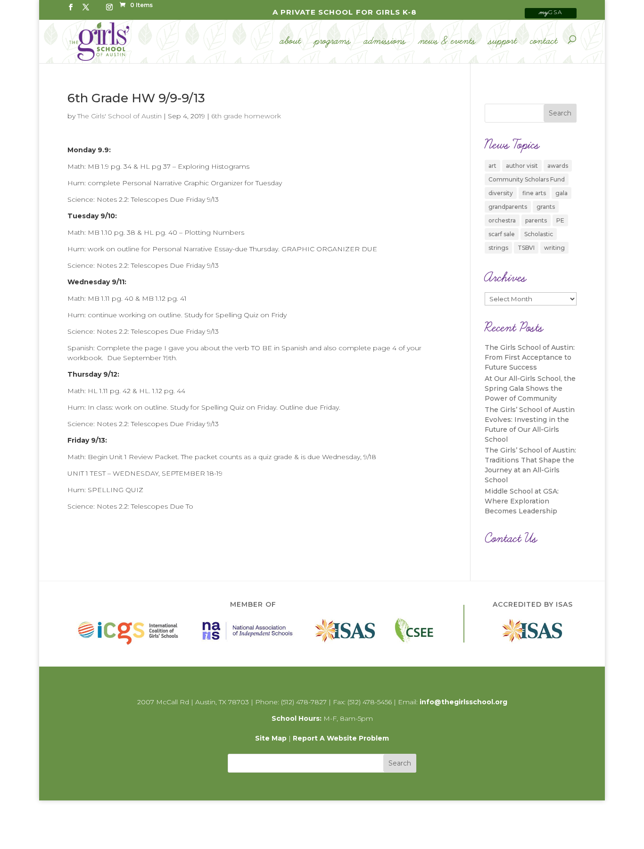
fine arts (534, 193)
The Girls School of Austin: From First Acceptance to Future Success (530, 357)
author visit (522, 165)
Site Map (271, 738)
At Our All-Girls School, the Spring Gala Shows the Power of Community (530, 388)
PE (560, 220)
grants (546, 206)
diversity (500, 193)
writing (554, 247)
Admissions (385, 41)
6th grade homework (246, 116)
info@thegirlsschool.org (463, 702)
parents (536, 220)
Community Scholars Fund (526, 179)
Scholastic (538, 234)
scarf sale (501, 234)
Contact (544, 41)
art (492, 165)
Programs (332, 41)
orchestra (502, 220)
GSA (550, 12)
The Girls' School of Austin (119, 116)
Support (503, 41)
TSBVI (526, 247)
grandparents (507, 206)
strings (498, 247)
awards (557, 165)
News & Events (447, 41)
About (290, 41)
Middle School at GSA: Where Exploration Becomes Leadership (522, 501)
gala (561, 193)
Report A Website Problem (341, 738)
